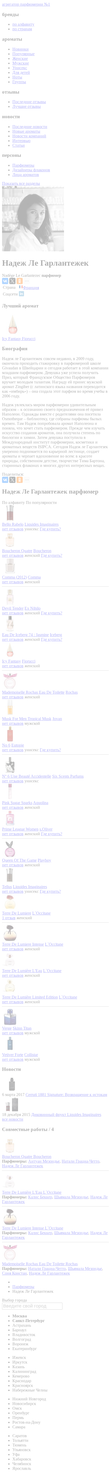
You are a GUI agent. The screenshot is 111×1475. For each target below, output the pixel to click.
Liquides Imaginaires (42, 524)
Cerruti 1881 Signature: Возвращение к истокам (66, 1094)
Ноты (17, 77)
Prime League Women (20, 829)
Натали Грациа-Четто (80, 1161)
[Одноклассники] (20, 281)
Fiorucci (28, 338)
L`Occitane (41, 913)
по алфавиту (23, 24)
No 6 (6, 745)
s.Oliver (45, 829)
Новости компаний (29, 136)
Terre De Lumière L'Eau (22, 970)
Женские (20, 58)
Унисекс (19, 68)
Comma (34, 577)
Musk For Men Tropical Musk (26, 719)
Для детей (21, 72)
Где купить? (50, 529)
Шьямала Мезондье (71, 1197)
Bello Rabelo (12, 524)
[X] (12, 281)
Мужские (20, 63)
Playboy (44, 860)
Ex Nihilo (33, 608)
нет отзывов (12, 529)
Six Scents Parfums (68, 776)
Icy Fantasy (12, 338)
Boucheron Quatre (17, 551)
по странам (22, 29)
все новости (12, 1119)
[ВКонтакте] (5, 281)
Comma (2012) (14, 577)
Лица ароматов (25, 174)
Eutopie (17, 745)
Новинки (20, 49)
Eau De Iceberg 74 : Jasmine (25, 635)
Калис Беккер (40, 1197)
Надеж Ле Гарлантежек (22, 1166)
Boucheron (42, 551)
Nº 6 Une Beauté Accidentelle (26, 776)
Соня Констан (14, 1273)
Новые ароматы (26, 131)
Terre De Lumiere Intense (23, 944)
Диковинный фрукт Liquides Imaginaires (66, 1114)
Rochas (72, 692)
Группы (19, 82)
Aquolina (40, 802)
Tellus (7, 886)
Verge (7, 1028)
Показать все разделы (21, 183)
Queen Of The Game (19, 860)
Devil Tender (12, 608)
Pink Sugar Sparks (17, 802)
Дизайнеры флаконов (31, 170)
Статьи (18, 145)
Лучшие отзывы (26, 106)
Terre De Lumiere (16, 913)
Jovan (57, 719)
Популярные (23, 54)
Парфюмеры (23, 165)
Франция (31, 287)
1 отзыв (8, 918)
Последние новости (29, 126)
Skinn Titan (22, 1028)
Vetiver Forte (12, 1054)
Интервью (21, 140)
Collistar (31, 1054)
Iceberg (56, 635)
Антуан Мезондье (44, 1161)
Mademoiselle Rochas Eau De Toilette (33, 692)
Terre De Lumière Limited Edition (30, 997)
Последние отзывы (29, 102)
